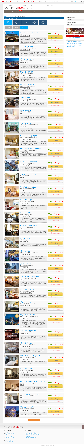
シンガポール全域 (9, 12)
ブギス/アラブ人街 (63, 12)
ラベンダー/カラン (73, 12)
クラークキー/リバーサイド (43, 12)
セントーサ (24, 12)
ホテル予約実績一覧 (30, 432)
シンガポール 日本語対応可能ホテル (75, 37)
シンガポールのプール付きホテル (74, 43)
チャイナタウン (54, 12)
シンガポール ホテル (8, 16)
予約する (57, 37)
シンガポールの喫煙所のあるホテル (75, 45)
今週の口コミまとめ (71, 46)
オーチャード (32, 12)
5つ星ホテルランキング (72, 39)
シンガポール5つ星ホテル (32, 433)
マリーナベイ (18, 12)
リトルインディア (9, 441)
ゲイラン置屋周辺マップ (31, 437)
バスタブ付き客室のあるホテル (74, 41)
